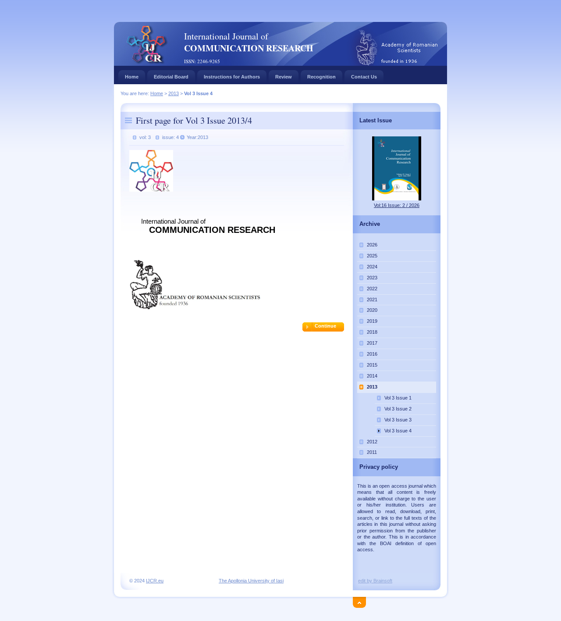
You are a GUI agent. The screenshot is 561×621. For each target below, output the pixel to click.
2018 (372, 332)
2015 (372, 365)
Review (283, 76)
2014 (372, 375)
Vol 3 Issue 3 (398, 419)
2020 (372, 310)
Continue (325, 325)
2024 (372, 266)
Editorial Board (171, 76)
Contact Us (364, 76)
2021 (372, 299)
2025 (372, 255)
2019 (372, 321)
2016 (372, 354)
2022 (372, 288)
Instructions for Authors (232, 76)
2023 (372, 277)
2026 (372, 244)
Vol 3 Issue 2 (398, 408)
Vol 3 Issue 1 (398, 397)
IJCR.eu (154, 580)
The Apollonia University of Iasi (251, 580)
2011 (372, 452)
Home (131, 76)
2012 (372, 441)
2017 (372, 343)
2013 (173, 93)
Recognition (321, 76)
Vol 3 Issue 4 (398, 430)
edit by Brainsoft (375, 580)
